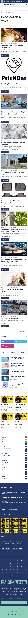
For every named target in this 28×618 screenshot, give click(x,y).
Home (3, 12)
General (4, 451)
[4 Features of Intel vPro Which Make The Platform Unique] (5, 378)
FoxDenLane (23, 609)
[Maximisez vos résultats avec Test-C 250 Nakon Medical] (5, 531)
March (10, 12)
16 (14, 566)
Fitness (19, 546)
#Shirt (22, 541)
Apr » (16, 575)
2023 (7, 12)
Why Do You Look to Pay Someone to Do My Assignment (16, 384)
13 (2, 566)
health (3, 548)
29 (10, 572)
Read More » (5, 55)
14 (6, 566)
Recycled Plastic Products (10, 318)
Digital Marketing (6, 455)
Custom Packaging (5, 546)
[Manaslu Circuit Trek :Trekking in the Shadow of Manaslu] (5, 372)
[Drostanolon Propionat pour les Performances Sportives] (7, 416)
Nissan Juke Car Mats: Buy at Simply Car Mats (11, 202)
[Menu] (2, 5)
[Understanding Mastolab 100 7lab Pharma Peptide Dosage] (23, 531)
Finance (4, 457)
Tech (10, 550)
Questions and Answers (7, 474)
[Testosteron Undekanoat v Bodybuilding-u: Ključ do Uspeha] (7, 399)
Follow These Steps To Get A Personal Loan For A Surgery (17, 358)
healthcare (8, 548)
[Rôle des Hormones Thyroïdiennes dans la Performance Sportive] (14, 531)
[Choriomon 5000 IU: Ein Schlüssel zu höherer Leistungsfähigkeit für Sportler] (5, 520)
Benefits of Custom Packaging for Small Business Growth (13, 113)
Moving (3, 469)
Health (3, 439)
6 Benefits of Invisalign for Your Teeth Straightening (17, 364)
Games (23, 546)
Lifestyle (4, 444)
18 (21, 566)
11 (21, 563)
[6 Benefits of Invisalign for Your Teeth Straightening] (5, 365)
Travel (3, 446)
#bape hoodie (4, 541)
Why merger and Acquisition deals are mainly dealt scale (14, 261)
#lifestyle (17, 541)
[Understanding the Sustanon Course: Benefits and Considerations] (21, 399)
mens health (4, 550)
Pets (3, 464)
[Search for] (26, 5)
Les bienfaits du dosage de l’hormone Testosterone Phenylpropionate (20, 424)
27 (2, 572)
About (16, 611)
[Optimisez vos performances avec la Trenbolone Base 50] (23, 525)
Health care (15, 548)
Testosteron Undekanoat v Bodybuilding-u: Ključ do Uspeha (6, 407)
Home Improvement (6, 448)
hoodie (20, 548)
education (13, 546)
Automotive (4, 453)
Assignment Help (5, 543)
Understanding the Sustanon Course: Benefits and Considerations (20, 407)
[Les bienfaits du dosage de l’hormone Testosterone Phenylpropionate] (21, 416)
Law (3, 471)
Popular (4, 352)
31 (17, 572)
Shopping (4, 467)
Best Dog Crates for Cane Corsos (13, 84)
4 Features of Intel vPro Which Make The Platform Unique (18, 377)
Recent (13, 352)
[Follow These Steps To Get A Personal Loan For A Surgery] (5, 359)
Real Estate (4, 460)
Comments (22, 352)
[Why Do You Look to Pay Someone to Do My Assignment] (5, 385)
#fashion (11, 541)
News (3, 476)
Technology (4, 441)
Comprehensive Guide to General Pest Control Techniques (13, 230)
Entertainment (5, 462)
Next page (22, 331)
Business (4, 437)
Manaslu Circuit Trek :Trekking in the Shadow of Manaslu (18, 370)
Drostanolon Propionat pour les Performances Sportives (6, 424)
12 (25, 563)
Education (4, 478)
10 (17, 563)
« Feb (12, 575)
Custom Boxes (19, 543)
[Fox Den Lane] (9, 4)
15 (10, 566)
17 (17, 566)
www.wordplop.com (12, 507)
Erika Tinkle (4, 43)
